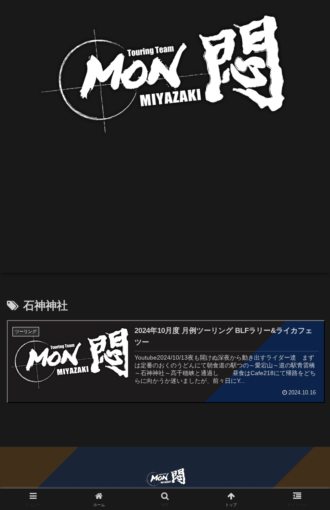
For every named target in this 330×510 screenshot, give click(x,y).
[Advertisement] (165, 213)
